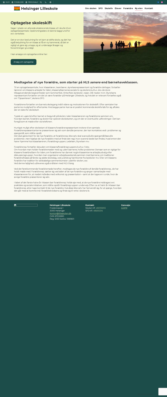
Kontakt (149, 8)
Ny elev (139, 8)
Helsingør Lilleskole (39, 8)
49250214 (98, 211)
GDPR (124, 208)
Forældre (128, 8)
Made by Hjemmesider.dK (145, 394)
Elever (118, 8)
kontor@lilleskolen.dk (60, 213)
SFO (100, 8)
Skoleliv (109, 8)
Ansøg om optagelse (23, 62)
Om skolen (90, 8)
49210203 (101, 208)
